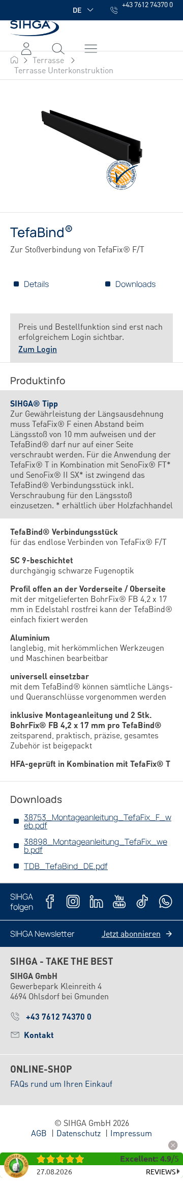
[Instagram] (73, 901)
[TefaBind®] (91, 147)
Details (36, 284)
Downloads (135, 284)
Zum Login (37, 348)
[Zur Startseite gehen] (34, 28)
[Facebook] (50, 901)
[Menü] (58, 48)
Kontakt (39, 1034)
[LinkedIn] (96, 901)
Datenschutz (78, 1133)
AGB (39, 1133)
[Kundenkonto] (26, 48)
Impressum (131, 1133)
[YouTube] (119, 901)
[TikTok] (142, 901)
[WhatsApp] (165, 901)
